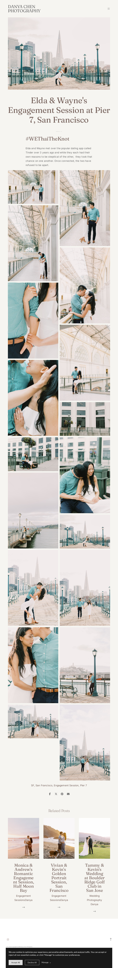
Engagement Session (66, 785)
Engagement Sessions (58, 131)
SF (32, 785)
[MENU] (107, 9)
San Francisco (44, 785)
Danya (61, 131)
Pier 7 (83, 785)
